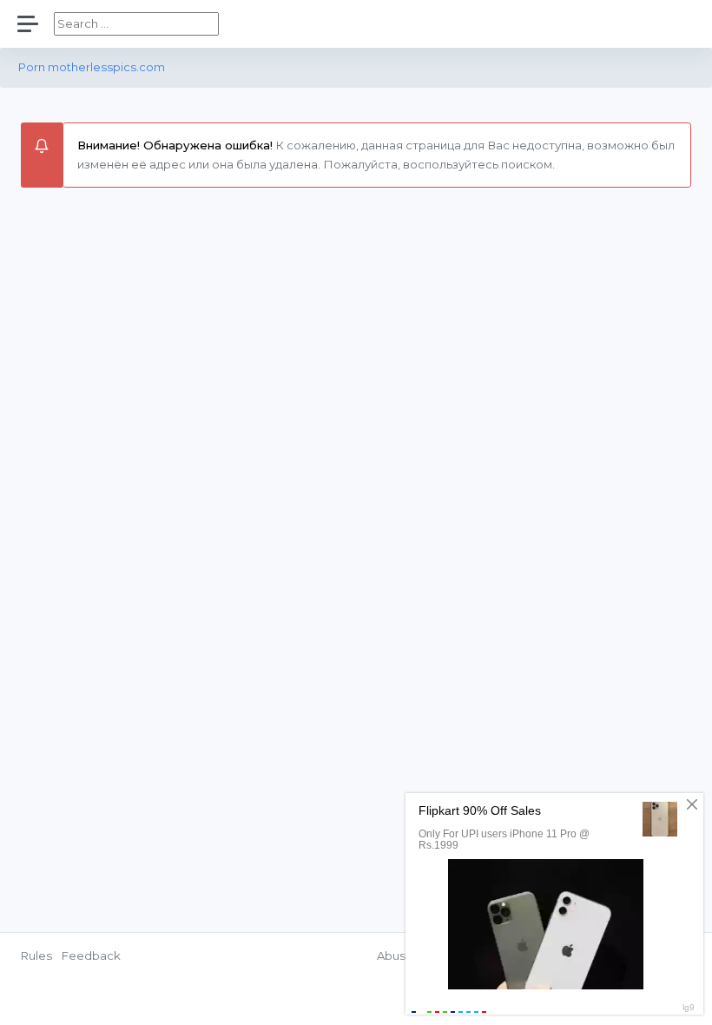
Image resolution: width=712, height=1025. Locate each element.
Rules (36, 955)
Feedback (91, 955)
